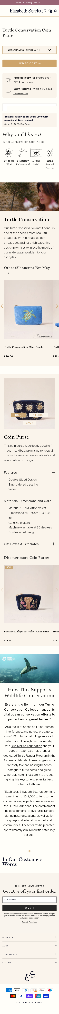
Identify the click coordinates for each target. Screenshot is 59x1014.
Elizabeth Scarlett (33, 1002)
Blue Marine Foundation (26, 746)
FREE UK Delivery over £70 (28, 3)
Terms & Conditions (29, 922)
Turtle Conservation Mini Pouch (23, 347)
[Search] (45, 10)
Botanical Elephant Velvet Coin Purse (26, 631)
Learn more (26, 82)
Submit (29, 908)
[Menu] (4, 11)
